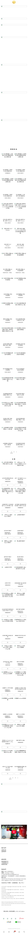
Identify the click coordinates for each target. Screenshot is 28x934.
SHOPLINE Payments (16, 928)
